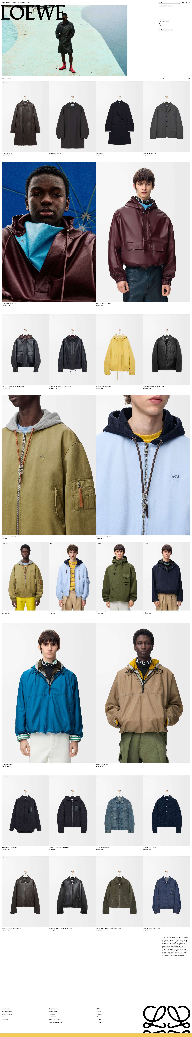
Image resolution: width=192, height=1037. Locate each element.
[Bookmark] (186, 3)
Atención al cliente (6, 1008)
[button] (162, 78)
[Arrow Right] (94, 232)
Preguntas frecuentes (7, 1014)
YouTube (99, 1019)
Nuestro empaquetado (54, 1008)
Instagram (99, 1014)
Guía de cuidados (53, 1011)
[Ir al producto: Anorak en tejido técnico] (49, 693)
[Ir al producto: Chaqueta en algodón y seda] (166, 116)
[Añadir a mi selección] (47, 153)
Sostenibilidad (52, 1014)
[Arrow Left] (4, 232)
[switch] (189, 78)
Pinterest (99, 1022)
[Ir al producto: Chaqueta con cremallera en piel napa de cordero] (72, 891)
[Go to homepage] (33, 12)
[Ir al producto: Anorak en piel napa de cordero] (49, 232)
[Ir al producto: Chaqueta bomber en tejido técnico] (49, 465)
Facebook (99, 1011)
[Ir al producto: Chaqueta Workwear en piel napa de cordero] (166, 349)
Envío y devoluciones (7, 1011)
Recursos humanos (53, 1016)
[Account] (183, 3)
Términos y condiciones (54, 1019)
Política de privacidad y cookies (56, 1022)
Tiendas (3, 1016)
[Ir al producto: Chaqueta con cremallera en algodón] (166, 891)
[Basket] (189, 3)
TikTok (98, 1008)
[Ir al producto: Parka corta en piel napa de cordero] (119, 349)
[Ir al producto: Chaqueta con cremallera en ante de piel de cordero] (119, 891)
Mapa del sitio (5, 1019)
